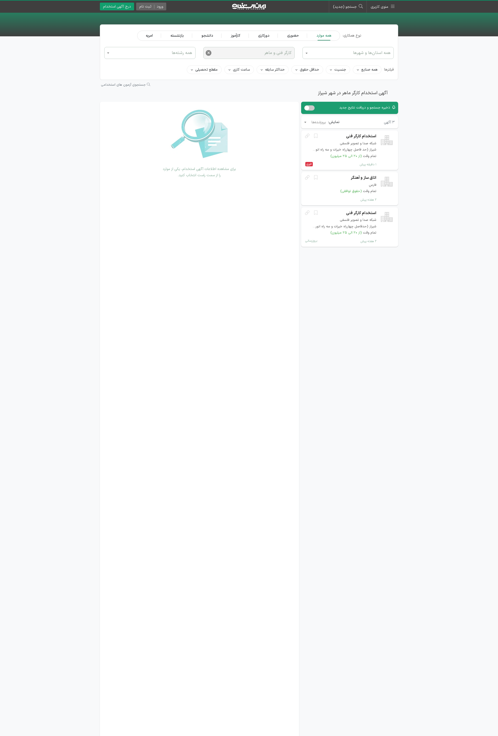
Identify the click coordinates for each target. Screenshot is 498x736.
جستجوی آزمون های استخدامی (124, 84)
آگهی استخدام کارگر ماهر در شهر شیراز (353, 93)
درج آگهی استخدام (117, 6)
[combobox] (150, 53)
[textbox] (150, 52)
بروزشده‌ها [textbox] (319, 122)
